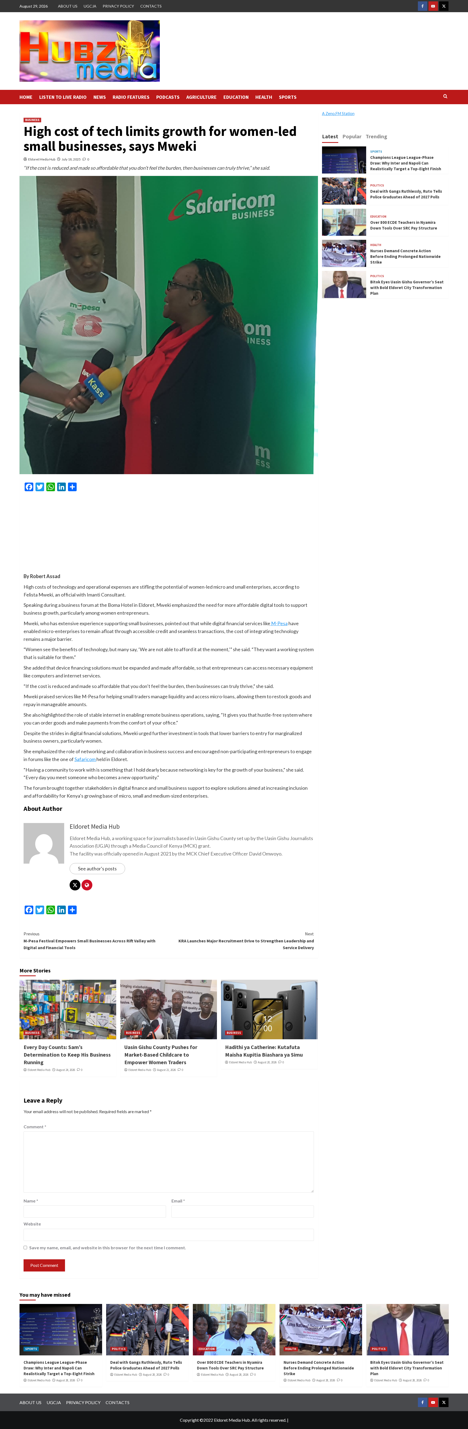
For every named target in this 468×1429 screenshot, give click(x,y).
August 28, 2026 (65, 1380)
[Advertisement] (169, 534)
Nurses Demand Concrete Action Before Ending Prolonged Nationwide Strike (405, 256)
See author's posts (97, 868)
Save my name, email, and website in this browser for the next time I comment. (107, 1247)
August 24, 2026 (65, 1070)
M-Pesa (279, 623)
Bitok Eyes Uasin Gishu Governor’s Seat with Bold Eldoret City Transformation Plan (407, 287)
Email (178, 1200)
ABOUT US (67, 6)
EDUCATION (236, 97)
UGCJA (90, 6)
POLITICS (377, 185)
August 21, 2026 (166, 1070)
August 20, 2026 (267, 1062)
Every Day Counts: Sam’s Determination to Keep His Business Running (67, 1055)
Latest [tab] (330, 136)
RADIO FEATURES (131, 97)
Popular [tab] (352, 136)
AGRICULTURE (201, 97)
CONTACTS (151, 6)
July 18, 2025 (71, 159)
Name (31, 1200)
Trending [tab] (376, 136)
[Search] (445, 96)
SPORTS (288, 97)
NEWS (99, 97)
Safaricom (85, 759)
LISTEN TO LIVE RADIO (63, 97)
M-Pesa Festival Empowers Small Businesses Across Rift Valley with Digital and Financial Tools (89, 940)
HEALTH (263, 97)
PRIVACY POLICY (118, 6)
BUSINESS (32, 120)
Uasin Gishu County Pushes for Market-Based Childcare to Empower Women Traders (160, 1055)
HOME (26, 97)
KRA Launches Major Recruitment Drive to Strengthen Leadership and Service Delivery (246, 940)
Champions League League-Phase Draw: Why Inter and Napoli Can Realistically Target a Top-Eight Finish (405, 163)
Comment (35, 1126)
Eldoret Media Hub (41, 159)
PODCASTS (168, 97)
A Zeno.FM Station (338, 113)
